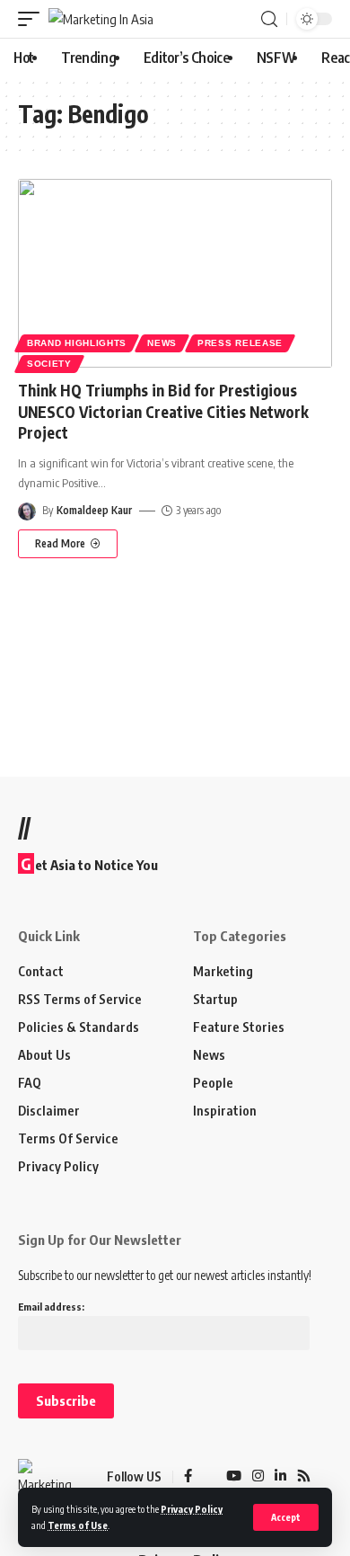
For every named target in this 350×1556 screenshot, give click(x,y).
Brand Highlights (77, 343)
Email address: (51, 1306)
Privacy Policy (192, 1509)
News (162, 343)
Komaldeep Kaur (94, 510)
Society (49, 364)
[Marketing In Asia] (100, 19)
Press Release (240, 343)
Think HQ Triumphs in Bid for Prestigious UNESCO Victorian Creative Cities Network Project (163, 411)
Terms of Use (78, 1525)
